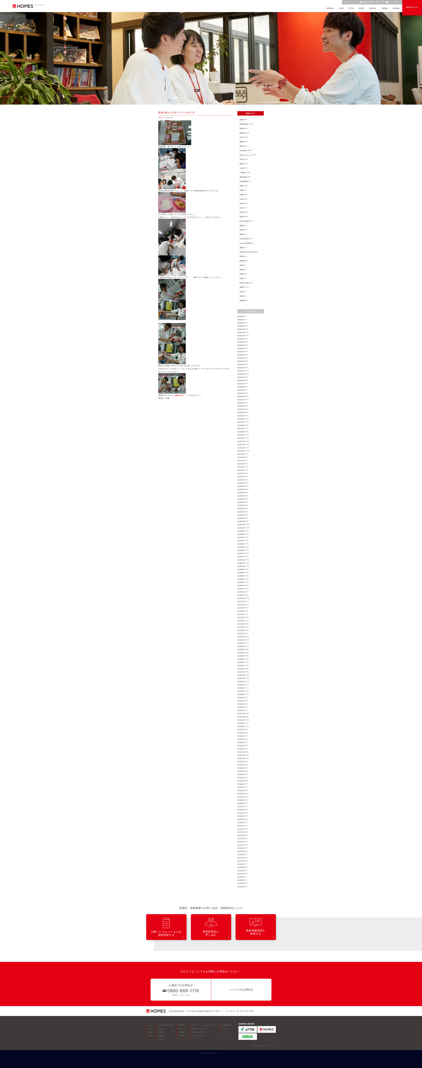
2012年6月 (241, 809)
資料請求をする (412, 7)
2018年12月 (241, 559)
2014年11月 (241, 716)
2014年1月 (241, 749)
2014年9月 (241, 723)
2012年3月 (241, 819)
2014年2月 (241, 745)
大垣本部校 (243, 150)
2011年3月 (241, 857)
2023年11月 (241, 370)
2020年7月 (241, 499)
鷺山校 (242, 146)
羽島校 (242, 265)
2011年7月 (240, 845)
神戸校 (242, 159)
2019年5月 (241, 544)
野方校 (242, 212)
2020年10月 (241, 489)
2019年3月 (241, 550)
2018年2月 (241, 591)
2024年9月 (241, 339)
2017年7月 (241, 614)
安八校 (242, 199)
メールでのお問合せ (394, 2)
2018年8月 (241, 572)
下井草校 (242, 172)
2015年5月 (241, 697)
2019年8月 (241, 534)
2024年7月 (241, 345)
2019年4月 (241, 547)
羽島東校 (242, 133)
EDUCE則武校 (244, 221)
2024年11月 (241, 332)
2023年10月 (241, 374)
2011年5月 (240, 851)
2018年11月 (241, 563)
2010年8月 (241, 880)
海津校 (242, 185)
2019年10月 (241, 528)
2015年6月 (241, 694)
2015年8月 (241, 688)
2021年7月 (241, 460)
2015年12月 (241, 675)
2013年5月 (241, 774)
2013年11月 (241, 755)
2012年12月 (241, 790)
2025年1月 (241, 326)
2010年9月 (241, 877)
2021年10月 (241, 451)
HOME (150, 1025)
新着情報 (330, 8)
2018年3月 (241, 588)
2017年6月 (241, 617)
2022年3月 (241, 435)
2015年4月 (241, 700)
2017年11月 (241, 601)
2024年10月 (241, 335)
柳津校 (160, 117)
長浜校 (242, 296)
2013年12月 (241, 752)
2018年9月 (241, 569)
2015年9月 (241, 684)
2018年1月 (240, 595)
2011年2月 (240, 861)
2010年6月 (241, 886)
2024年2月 (241, 361)
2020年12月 (241, 483)
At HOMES (161, 1039)
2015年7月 (241, 691)
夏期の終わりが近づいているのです (176, 112)
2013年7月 (241, 768)
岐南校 (242, 119)
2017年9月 (241, 608)
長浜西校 (242, 300)
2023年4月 (241, 393)
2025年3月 (241, 319)
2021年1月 (240, 479)
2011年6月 (240, 848)
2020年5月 (241, 505)
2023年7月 (241, 383)
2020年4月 (241, 508)
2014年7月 (241, 729)
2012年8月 (241, 803)
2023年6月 (241, 386)
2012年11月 (241, 793)
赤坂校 (242, 230)
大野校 (242, 203)
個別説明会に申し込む (198, 1028)
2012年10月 (241, 796)
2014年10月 (241, 720)
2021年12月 (241, 444)
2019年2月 (241, 553)
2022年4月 (241, 431)
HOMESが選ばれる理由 (165, 1025)
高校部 (361, 8)
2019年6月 (241, 540)
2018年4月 (241, 585)
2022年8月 (241, 419)
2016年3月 (241, 665)
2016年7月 (241, 652)
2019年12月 (241, 521)
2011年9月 (240, 838)
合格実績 (372, 8)
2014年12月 (241, 713)
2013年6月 (241, 771)
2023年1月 (241, 403)
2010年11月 (241, 870)
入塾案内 (384, 8)
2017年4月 (241, 624)
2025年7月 (241, 316)
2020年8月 (241, 495)
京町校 (242, 274)
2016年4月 (241, 662)
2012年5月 (241, 813)
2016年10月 (241, 643)
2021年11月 (241, 447)
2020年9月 (241, 492)
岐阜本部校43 (244, 124)
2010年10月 (241, 873)
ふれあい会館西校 (245, 243)
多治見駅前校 (244, 181)
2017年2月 (241, 630)
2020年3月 (241, 511)
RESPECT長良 (244, 282)
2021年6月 (241, 463)
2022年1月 (241, 441)
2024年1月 (241, 364)
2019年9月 (241, 531)
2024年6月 (241, 348)
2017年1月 (240, 633)
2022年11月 (241, 409)
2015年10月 (241, 681)
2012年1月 (240, 825)
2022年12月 (241, 406)
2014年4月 (241, 739)
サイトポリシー (225, 1028)
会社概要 (181, 1032)
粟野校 (242, 269)
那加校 (242, 225)
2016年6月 (241, 656)
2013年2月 (241, 784)
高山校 (242, 163)
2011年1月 (240, 864)
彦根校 (242, 194)
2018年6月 (241, 579)
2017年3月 (241, 627)
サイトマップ (225, 1032)
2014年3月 (241, 742)
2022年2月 (241, 438)
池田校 (242, 247)
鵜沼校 (242, 256)
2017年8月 (241, 611)
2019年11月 (241, 524)
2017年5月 (241, 620)
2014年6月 (241, 733)
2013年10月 (241, 758)
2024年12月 (241, 329)
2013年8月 (241, 764)
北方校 (242, 137)
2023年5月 (241, 390)
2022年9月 (241, 415)
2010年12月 (241, 867)
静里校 (242, 216)
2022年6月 (241, 425)
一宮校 (242, 168)
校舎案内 (396, 8)
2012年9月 (241, 800)
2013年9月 (241, 761)
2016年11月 (241, 640)
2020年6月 (241, 502)
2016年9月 (241, 646)
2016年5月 (241, 659)
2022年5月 (241, 428)
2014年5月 (241, 736)
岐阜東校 (242, 260)
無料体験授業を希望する (199, 1032)
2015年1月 (240, 710)
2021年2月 (241, 476)
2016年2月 (241, 668)
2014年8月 (241, 726)
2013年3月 (241, 780)
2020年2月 (241, 515)
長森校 (242, 287)
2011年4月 (241, 854)
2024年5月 (241, 351)
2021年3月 (241, 473)
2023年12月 (241, 367)
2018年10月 (241, 566)
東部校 (242, 234)
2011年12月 (241, 829)
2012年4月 (241, 816)
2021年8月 (241, 457)
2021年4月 (241, 470)
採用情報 (181, 1036)
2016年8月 (241, 649)
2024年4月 (241, 354)
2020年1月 (241, 518)
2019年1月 (240, 556)
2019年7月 (241, 537)
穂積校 (242, 141)
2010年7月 (241, 883)
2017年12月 (241, 598)
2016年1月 (240, 672)
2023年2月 (241, 399)
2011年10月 (241, 835)
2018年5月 (241, 582)
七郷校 (242, 190)
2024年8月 (241, 342)
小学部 (341, 8)
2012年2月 (241, 822)
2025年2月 (241, 323)
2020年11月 (241, 486)
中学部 (351, 8)
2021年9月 (241, 454)
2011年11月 (241, 832)
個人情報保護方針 (226, 1025)
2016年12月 (241, 636)
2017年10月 (241, 604)
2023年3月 (241, 396)
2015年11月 (241, 678)
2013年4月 (241, 777)
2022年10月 (241, 412)
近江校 (242, 208)
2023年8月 (241, 380)
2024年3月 (241, 358)
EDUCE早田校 (244, 238)
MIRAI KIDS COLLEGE (247, 252)
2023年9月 (241, 377)
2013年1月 (241, 787)
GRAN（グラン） (245, 155)
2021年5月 (241, 467)
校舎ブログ (182, 1028)
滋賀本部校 (243, 177)
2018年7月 (241, 575)
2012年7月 (241, 806)
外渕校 (242, 291)
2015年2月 (241, 707)
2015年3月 (241, 704)
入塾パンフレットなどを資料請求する (203, 1025)
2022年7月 (241, 422)
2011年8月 (240, 841)
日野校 (242, 278)
